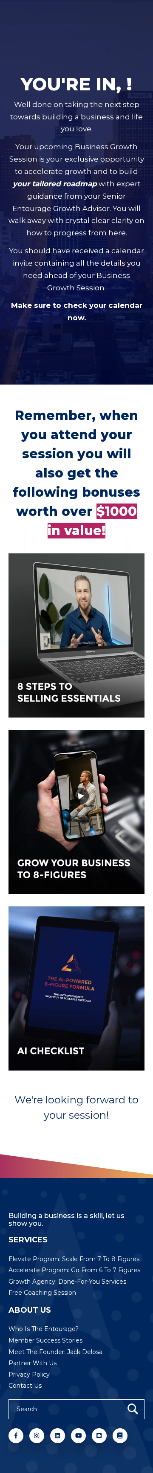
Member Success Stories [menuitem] (45, 1340)
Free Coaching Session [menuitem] (42, 1292)
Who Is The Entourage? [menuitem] (43, 1329)
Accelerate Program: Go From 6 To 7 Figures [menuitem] (74, 1270)
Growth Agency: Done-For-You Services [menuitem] (67, 1281)
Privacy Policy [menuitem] (29, 1374)
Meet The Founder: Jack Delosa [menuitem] (55, 1352)
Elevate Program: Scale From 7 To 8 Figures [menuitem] (73, 1259)
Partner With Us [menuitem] (32, 1363)
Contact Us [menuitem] (25, 1385)
